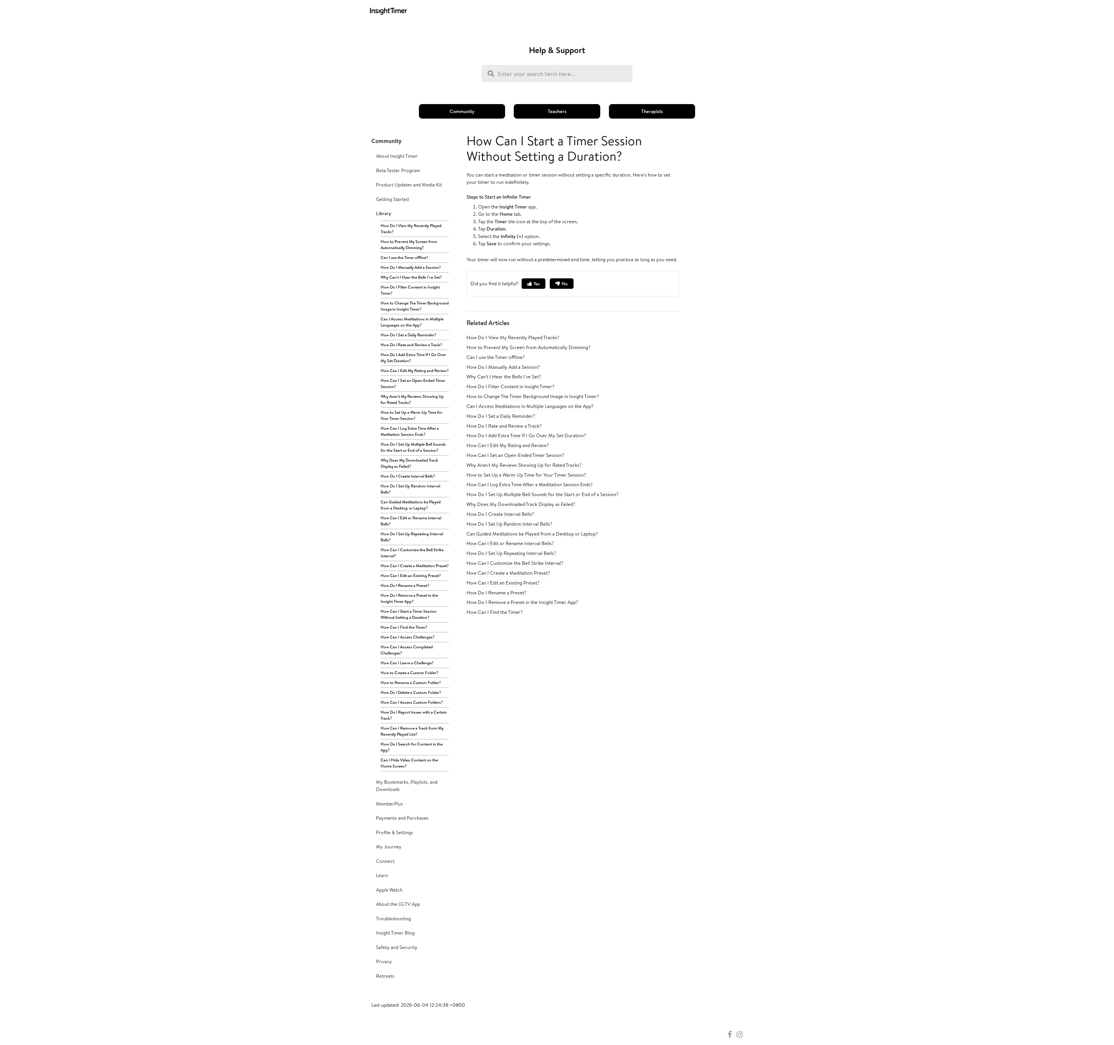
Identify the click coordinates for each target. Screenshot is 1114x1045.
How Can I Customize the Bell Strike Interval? (412, 553)
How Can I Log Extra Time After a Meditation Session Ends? (410, 431)
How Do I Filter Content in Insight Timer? (410, 290)
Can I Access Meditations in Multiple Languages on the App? (412, 322)
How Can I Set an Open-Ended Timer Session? (413, 383)
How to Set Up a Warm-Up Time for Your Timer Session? (411, 415)
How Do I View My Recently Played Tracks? (411, 229)
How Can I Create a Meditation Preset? (415, 566)
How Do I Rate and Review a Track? (411, 345)
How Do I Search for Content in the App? (412, 747)
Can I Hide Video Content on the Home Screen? (409, 763)
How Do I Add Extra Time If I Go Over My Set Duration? (413, 358)
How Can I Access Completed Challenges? (407, 650)
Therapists (652, 111)
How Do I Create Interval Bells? (408, 476)
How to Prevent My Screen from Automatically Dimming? (409, 245)
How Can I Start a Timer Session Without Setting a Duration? (409, 614)
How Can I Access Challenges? (408, 637)
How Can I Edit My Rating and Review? (415, 370)
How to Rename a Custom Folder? (411, 682)
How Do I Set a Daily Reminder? (408, 335)
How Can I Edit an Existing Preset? (411, 575)
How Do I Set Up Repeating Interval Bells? (412, 537)
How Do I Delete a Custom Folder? (411, 692)
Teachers (557, 111)
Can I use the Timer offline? (404, 257)
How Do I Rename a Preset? (405, 585)
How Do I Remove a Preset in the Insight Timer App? (409, 598)
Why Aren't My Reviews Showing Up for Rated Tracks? (412, 399)
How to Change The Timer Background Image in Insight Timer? (415, 306)
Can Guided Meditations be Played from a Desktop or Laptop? (411, 505)
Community (462, 111)
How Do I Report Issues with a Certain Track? (414, 715)
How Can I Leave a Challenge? (407, 663)
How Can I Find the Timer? (404, 627)
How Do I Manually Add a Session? (411, 267)
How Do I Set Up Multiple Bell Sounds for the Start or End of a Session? (413, 447)
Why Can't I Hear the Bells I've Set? (411, 277)
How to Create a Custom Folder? (409, 673)
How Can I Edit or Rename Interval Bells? (411, 521)
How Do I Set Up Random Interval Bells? (410, 489)
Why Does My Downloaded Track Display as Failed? (409, 463)
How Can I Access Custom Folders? (412, 702)
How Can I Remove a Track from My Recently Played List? (412, 731)
